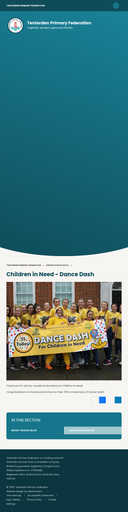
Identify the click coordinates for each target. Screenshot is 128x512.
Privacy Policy (34, 499)
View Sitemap (13, 495)
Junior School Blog (57, 265)
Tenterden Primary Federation (25, 5)
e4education (35, 491)
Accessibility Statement (41, 495)
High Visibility (13, 499)
